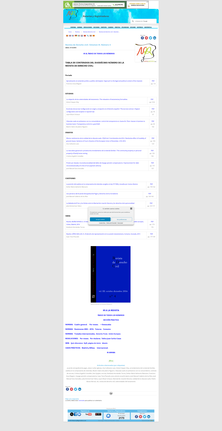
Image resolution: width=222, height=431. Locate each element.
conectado (81, 400)
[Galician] (88, 36)
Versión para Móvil (111, 408)
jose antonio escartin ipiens (120, 376)
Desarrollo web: (147, 420)
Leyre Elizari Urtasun (105, 379)
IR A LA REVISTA (111, 310)
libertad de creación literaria (122, 379)
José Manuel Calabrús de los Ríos (141, 376)
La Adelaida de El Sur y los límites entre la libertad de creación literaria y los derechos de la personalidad (100, 203)
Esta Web (132, 27)
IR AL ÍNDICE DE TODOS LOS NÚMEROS (99, 53)
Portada (73, 27)
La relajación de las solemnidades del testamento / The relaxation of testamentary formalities (96, 99)
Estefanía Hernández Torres (116, 373)
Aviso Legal (120, 223)
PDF (153, 81)
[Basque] (91, 36)
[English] (70, 36)
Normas (79, 27)
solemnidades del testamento (125, 381)
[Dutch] (82, 36)
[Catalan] (94, 36)
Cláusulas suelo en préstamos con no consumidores (132, 371)
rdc (98, 381)
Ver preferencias (122, 219)
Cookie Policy (102, 223)
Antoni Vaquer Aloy (122, 368)
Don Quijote (97, 373)
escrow (103, 373)
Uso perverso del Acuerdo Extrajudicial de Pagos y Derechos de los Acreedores (92, 194)
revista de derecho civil (107, 381)
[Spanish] (67, 36)
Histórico (140, 27)
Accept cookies (100, 219)
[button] (131, 208)
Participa (103, 27)
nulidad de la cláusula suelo (142, 379)
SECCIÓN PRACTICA (111, 320)
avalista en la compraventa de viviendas (79, 371)
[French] (73, 36)
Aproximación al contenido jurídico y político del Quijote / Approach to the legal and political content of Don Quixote (104, 81)
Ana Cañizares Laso (109, 368)
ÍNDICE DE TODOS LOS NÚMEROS (111, 315)
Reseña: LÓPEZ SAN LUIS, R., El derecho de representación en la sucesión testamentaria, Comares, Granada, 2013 (103, 234)
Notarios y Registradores (96, 16)
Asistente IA (147, 27)
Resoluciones (88, 27)
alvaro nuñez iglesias (95, 368)
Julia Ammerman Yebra (90, 379)
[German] (76, 36)
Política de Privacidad (111, 223)
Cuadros (110, 27)
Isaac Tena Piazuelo (104, 376)
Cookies (117, 420)
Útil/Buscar (125, 27)
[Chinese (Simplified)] (85, 36)
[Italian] (79, 36)
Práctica (117, 27)
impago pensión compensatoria (86, 376)
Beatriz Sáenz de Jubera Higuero (103, 371)
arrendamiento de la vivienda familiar (142, 368)
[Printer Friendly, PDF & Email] (111, 361)
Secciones (96, 27)
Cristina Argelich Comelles (83, 373)
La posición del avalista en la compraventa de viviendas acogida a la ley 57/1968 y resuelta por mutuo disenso (102, 184)
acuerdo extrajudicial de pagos (77, 368)
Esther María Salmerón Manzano (137, 373)
